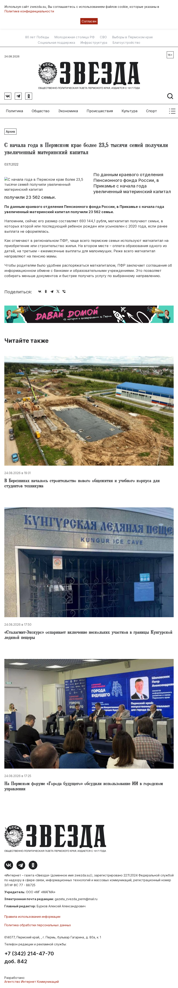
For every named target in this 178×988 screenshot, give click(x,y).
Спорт (151, 111)
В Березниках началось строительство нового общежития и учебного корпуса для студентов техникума (82, 484)
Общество (40, 111)
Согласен (89, 21)
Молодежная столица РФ (74, 37)
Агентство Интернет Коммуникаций (31, 981)
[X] (58, 291)
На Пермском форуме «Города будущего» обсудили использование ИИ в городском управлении (83, 787)
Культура (129, 111)
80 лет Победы (37, 37)
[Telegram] (51, 291)
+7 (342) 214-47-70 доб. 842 (29, 957)
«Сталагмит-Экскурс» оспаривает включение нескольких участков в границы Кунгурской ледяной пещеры (88, 635)
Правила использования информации (32, 916)
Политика (14, 111)
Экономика (68, 111)
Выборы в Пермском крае (132, 37)
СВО (103, 37)
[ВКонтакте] (39, 291)
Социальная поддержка (56, 43)
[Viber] (64, 291)
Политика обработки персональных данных (37, 925)
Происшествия (100, 111)
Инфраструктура (93, 43)
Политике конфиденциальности (29, 11)
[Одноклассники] (45, 291)
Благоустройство (126, 43)
